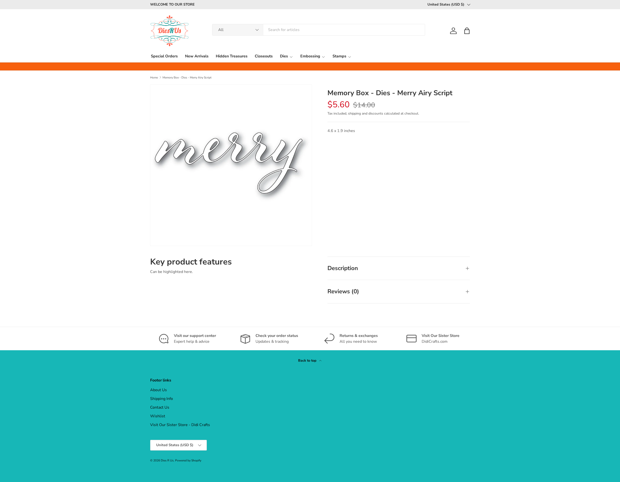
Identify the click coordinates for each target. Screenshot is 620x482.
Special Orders (164, 56)
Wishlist (157, 416)
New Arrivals (197, 56)
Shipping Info (161, 398)
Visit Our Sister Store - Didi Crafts (180, 425)
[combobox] (318, 29)
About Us (158, 390)
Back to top (307, 360)
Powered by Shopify (188, 460)
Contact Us (159, 407)
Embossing (310, 56)
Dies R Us (167, 460)
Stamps (339, 56)
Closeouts (264, 56)
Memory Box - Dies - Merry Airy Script (187, 77)
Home (154, 77)
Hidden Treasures (232, 56)
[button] (467, 30)
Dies (284, 56)
